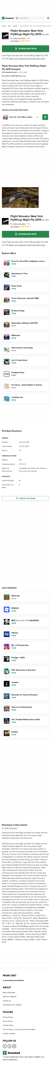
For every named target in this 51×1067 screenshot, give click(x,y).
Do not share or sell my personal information (19, 1029)
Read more (22, 76)
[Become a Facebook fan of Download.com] (5, 1046)
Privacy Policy (8, 1017)
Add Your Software (9, 997)
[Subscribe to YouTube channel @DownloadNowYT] (14, 1046)
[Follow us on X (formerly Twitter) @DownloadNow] (9, 1046)
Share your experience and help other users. (27, 58)
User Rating (14, 41)
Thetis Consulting (10, 828)
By (18, 38)
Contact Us (7, 1001)
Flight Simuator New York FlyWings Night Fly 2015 (29, 32)
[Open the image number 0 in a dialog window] (20, 197)
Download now (27, 48)
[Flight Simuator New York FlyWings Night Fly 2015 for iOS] (5, 35)
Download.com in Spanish (12, 1005)
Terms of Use (8, 1021)
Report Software (27, 498)
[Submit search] (17, 18)
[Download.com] (8, 18)
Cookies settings (9, 1033)
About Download (9, 993)
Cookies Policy (8, 1025)
